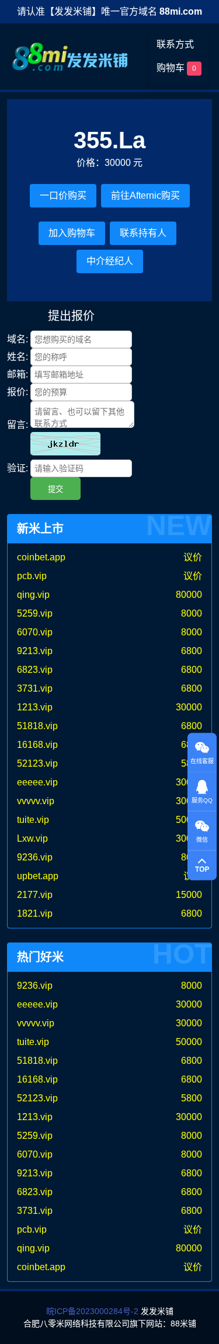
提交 (55, 489)
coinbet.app (41, 557)
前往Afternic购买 (145, 195)
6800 (191, 651)
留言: (17, 425)
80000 (189, 595)
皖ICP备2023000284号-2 (92, 1311)
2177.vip (35, 895)
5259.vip (35, 613)
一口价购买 (63, 195)
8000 (191, 613)
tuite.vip (33, 820)
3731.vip (35, 688)
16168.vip (37, 745)
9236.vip (35, 857)
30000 (189, 707)
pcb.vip (32, 576)
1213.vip (35, 707)
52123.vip (37, 763)
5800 (191, 1098)
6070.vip (35, 632)
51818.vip (37, 726)
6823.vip (35, 670)
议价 (192, 557)
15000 (189, 895)
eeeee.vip (37, 782)
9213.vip (35, 651)
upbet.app (37, 876)
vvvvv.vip (35, 801)
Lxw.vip (32, 838)
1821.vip (35, 913)
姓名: (17, 357)
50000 (189, 1042)
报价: (17, 392)
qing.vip (33, 595)
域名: (17, 339)
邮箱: (17, 374)
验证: (17, 468)
